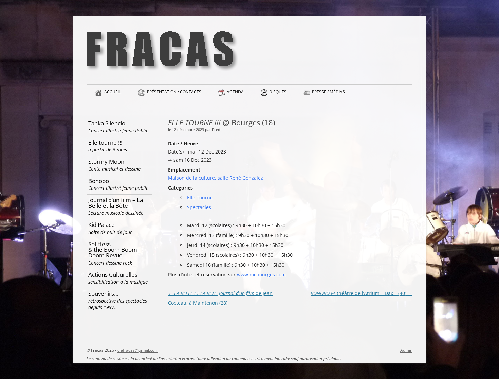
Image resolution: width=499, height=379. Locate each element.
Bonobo (118, 184)
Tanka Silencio (118, 126)
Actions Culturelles (118, 278)
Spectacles (199, 207)
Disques (278, 92)
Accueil (112, 92)
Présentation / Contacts (174, 92)
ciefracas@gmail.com (137, 350)
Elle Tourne (200, 197)
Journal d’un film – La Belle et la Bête (115, 206)
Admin (406, 350)
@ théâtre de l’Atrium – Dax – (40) (361, 293)
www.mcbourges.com (261, 274)
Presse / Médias (328, 92)
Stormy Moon (114, 165)
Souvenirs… (117, 300)
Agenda (235, 92)
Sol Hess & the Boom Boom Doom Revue (112, 253)
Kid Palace (110, 228)
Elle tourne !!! (107, 146)
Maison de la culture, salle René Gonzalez (215, 178)
